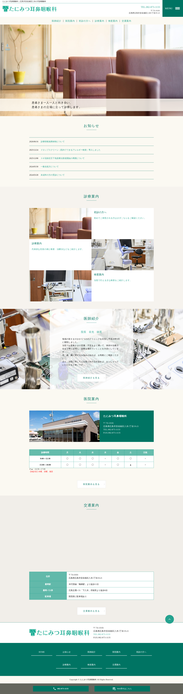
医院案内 (70, 21)
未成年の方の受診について (53, 175)
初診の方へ (85, 21)
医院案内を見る (91, 484)
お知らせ (67, 652)
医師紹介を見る (91, 378)
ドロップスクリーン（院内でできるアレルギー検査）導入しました (70, 150)
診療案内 (99, 21)
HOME (42, 652)
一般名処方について (50, 167)
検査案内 (113, 21)
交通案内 (126, 21)
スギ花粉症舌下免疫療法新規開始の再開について (63, 158)
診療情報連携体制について (53, 141)
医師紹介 (56, 21)
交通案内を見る (91, 611)
